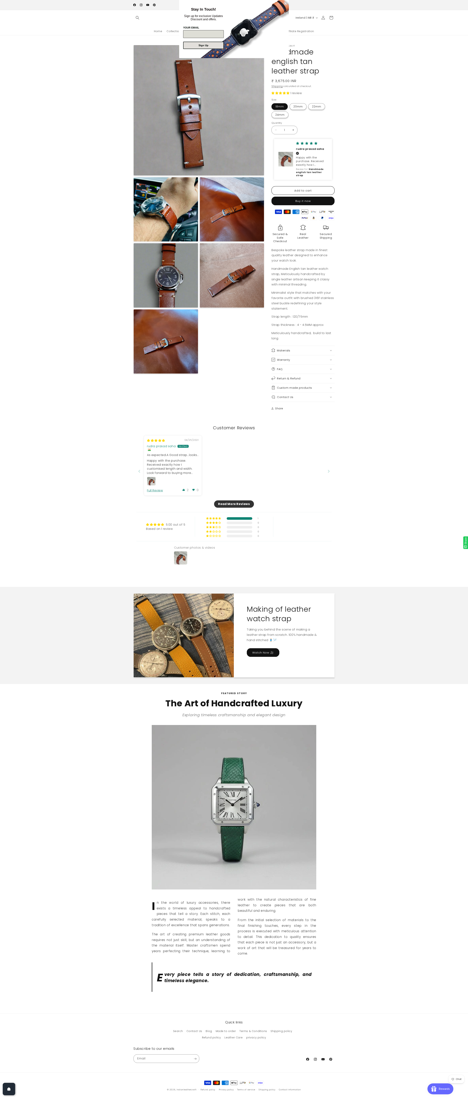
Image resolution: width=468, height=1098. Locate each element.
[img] (156, 440)
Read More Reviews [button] (234, 504)
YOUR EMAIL (191, 27)
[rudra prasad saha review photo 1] (151, 481)
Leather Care (233, 1038)
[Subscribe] (195, 1059)
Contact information (290, 1089)
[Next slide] (329, 471)
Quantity (276, 122)
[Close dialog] (285, 3)
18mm (279, 106)
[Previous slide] (139, 471)
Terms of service (246, 1089)
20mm (298, 106)
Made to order (226, 1031)
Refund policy (211, 1038)
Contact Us (194, 1031)
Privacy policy (226, 1089)
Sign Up (203, 45)
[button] (137, 18)
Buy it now (303, 201)
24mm (280, 114)
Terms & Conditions (253, 1031)
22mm (316, 106)
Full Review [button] (155, 491)
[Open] (9, 1089)
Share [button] (279, 408)
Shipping (277, 86)
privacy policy (256, 1038)
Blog (209, 1031)
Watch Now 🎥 (263, 652)
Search (178, 1031)
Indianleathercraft (187, 1089)
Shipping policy (281, 1031)
